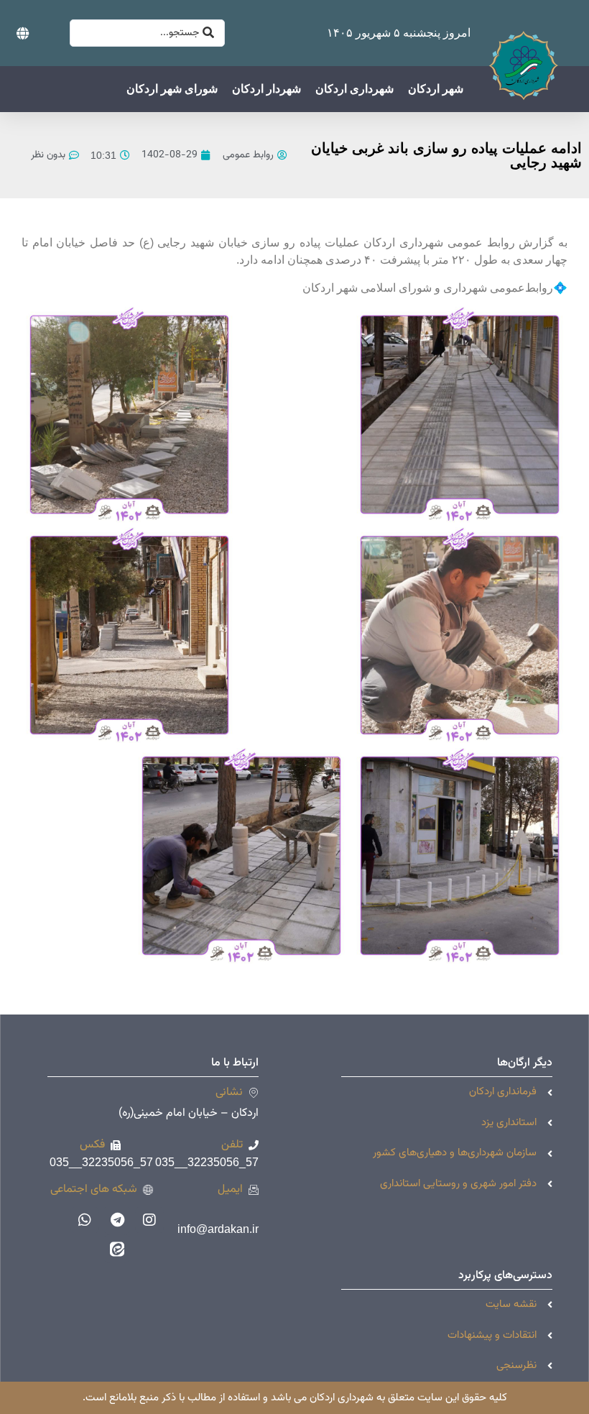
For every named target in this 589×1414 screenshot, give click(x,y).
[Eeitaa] (117, 1248)
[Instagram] (149, 1220)
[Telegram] (117, 1220)
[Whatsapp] (84, 1220)
